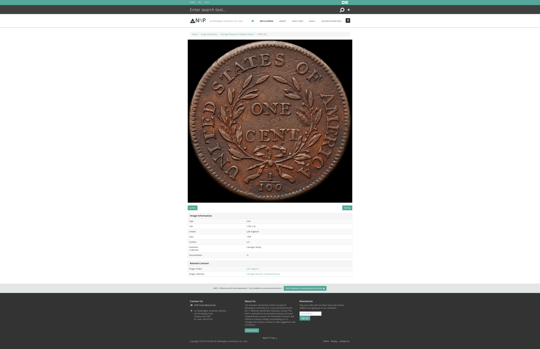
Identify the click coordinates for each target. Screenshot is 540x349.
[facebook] (346, 2)
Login (206, 2)
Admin (192, 2)
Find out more (251, 330)
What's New (297, 21)
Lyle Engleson (253, 268)
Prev (193, 207)
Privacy (334, 341)
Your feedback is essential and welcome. (304, 288)
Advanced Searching (331, 21)
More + (312, 21)
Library (282, 21)
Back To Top (269, 338)
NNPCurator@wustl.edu (205, 305)
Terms (326, 341)
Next (346, 207)
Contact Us (344, 341)
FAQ (199, 2)
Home (195, 34)
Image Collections (209, 34)
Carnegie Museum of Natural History (237, 34)
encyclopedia (266, 21)
